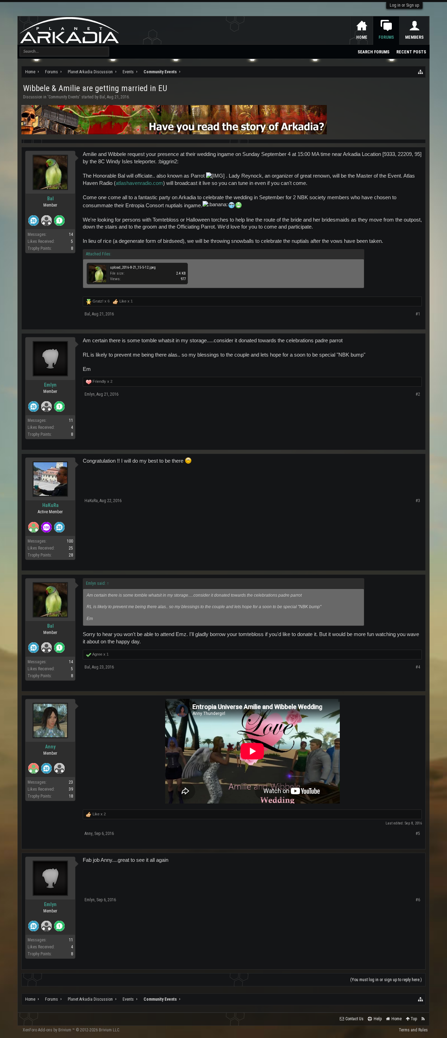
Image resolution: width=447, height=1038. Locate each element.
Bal (102, 97)
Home (361, 37)
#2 (418, 394)
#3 (418, 500)
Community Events (64, 97)
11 (71, 420)
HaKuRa (50, 505)
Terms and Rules (413, 1030)
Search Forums (373, 52)
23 (71, 782)
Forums (386, 37)
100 (70, 541)
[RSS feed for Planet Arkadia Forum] (423, 1019)
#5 (418, 833)
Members (414, 37)
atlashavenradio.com (139, 183)
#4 (418, 667)
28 (71, 555)
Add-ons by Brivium (71, 1030)
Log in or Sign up (404, 5)
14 (71, 234)
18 (71, 796)
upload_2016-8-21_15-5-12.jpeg (133, 267)
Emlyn (50, 385)
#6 (418, 899)
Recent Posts (411, 52)
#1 (418, 314)
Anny (50, 746)
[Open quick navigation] (421, 72)
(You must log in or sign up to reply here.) (386, 979)
